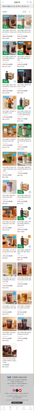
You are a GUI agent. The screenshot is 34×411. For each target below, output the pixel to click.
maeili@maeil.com (19, 381)
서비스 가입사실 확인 (17, 397)
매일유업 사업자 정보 (23, 393)
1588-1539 (22, 377)
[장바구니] (31, 2)
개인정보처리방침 (14, 393)
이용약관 (7, 393)
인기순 (24, 11)
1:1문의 (17, 385)
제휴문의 (22, 385)
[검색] (28, 2)
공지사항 (12, 385)
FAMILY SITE (16, 402)
